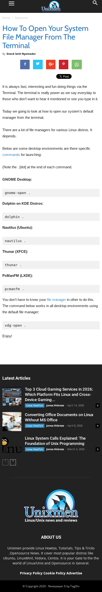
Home (6, 18)
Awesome (21, 18)
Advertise (74, 573)
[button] (95, 6)
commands (11, 155)
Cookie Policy (54, 573)
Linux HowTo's (34, 405)
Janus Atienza (55, 405)
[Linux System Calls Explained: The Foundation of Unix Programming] (11, 445)
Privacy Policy (31, 573)
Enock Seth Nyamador (21, 53)
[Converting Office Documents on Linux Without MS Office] (11, 421)
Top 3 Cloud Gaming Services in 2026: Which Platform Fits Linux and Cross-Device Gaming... (59, 394)
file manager (56, 300)
